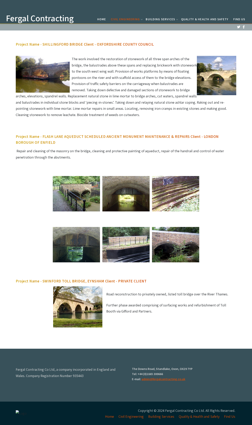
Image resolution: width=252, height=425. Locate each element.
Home (101, 19)
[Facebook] (243, 27)
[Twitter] (238, 27)
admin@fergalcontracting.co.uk (163, 379)
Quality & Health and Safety (205, 19)
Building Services (160, 19)
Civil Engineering (125, 19)
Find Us (239, 19)
